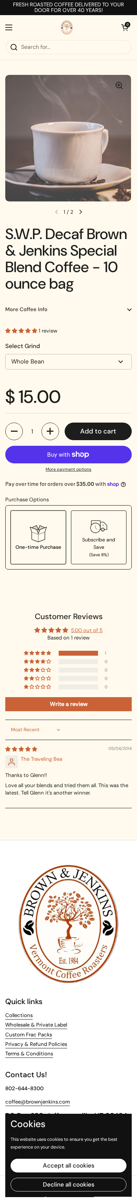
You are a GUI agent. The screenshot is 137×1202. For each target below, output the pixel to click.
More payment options (68, 469)
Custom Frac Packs (28, 1034)
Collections (19, 1015)
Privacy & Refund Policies (36, 1044)
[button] (22, 330)
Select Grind (22, 346)
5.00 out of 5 (87, 630)
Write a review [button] (68, 704)
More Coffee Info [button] (26, 309)
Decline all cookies (68, 1184)
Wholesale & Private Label (36, 1024)
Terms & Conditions (29, 1053)
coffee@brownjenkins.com (37, 1101)
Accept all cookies (68, 1165)
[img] (21, 749)
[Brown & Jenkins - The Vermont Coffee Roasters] (66, 27)
